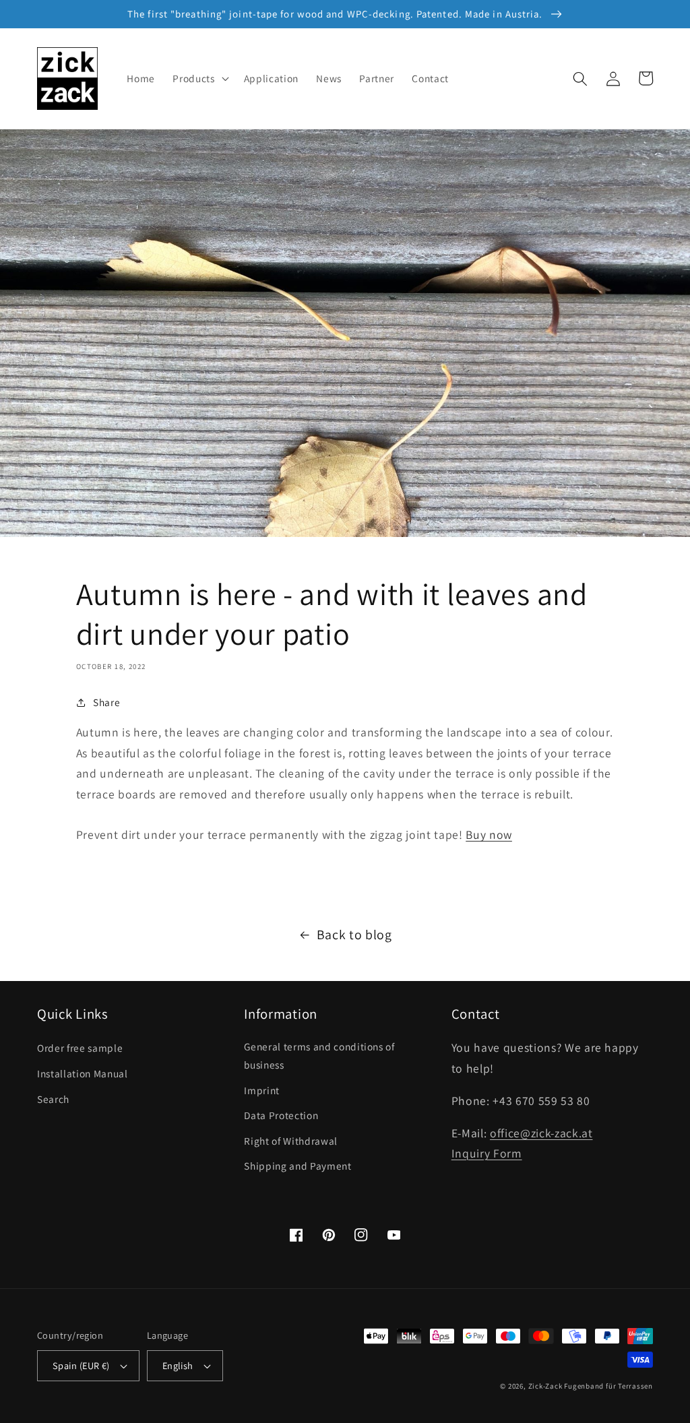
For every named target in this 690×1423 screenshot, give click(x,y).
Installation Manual (82, 1073)
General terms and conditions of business (319, 1055)
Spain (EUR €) (81, 1365)
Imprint (262, 1090)
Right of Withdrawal (291, 1140)
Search (53, 1099)
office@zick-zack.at (541, 1133)
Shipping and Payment (297, 1165)
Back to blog (354, 934)
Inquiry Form (486, 1153)
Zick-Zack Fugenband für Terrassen (590, 1386)
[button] (199, 78)
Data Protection (281, 1115)
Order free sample (80, 1047)
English (177, 1365)
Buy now (489, 834)
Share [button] (106, 702)
